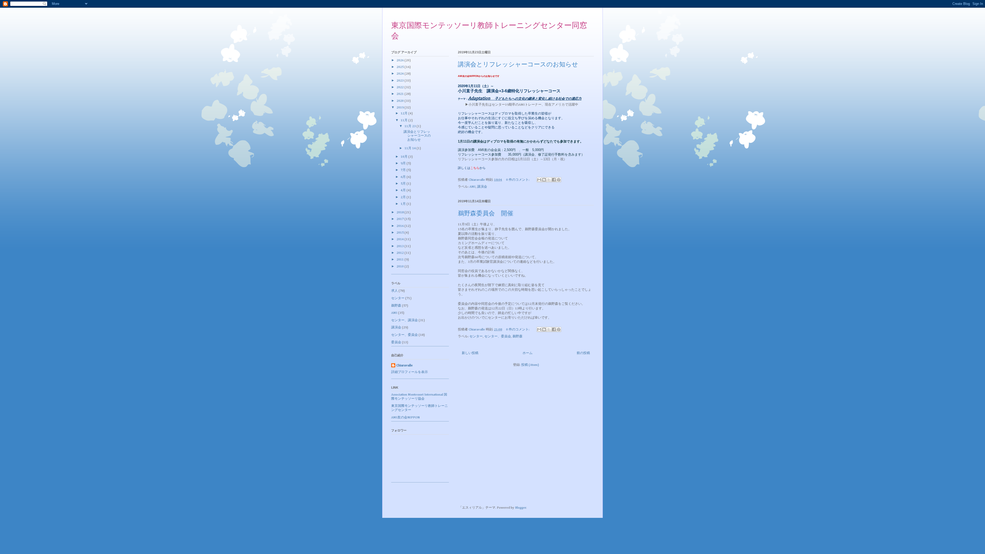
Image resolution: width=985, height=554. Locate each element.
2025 (401, 67)
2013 (401, 246)
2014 (401, 239)
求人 (394, 291)
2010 (401, 266)
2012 (401, 253)
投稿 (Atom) (530, 365)
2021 (401, 94)
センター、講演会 (404, 320)
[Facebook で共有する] (553, 179)
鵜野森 (518, 336)
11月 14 (411, 148)
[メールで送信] (539, 179)
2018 (401, 212)
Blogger (520, 507)
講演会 (482, 186)
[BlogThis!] (544, 179)
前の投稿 (583, 353)
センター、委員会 (497, 336)
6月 (404, 177)
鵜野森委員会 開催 (485, 214)
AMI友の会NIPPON (405, 417)
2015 (401, 232)
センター (476, 336)
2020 (401, 101)
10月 (404, 156)
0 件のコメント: (518, 180)
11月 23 (411, 126)
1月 (404, 204)
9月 (404, 163)
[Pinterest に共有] (558, 179)
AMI (472, 186)
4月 (404, 190)
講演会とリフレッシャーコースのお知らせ (518, 65)
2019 (401, 107)
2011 (401, 259)
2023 (401, 80)
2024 (401, 73)
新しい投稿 (470, 353)
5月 (404, 183)
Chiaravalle (404, 365)
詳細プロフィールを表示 (409, 372)
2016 (401, 226)
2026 (401, 60)
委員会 (396, 342)
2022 (401, 87)
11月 (404, 120)
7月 (404, 170)
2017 (401, 219)
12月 (404, 113)
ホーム (528, 353)
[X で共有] (548, 179)
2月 (404, 197)
